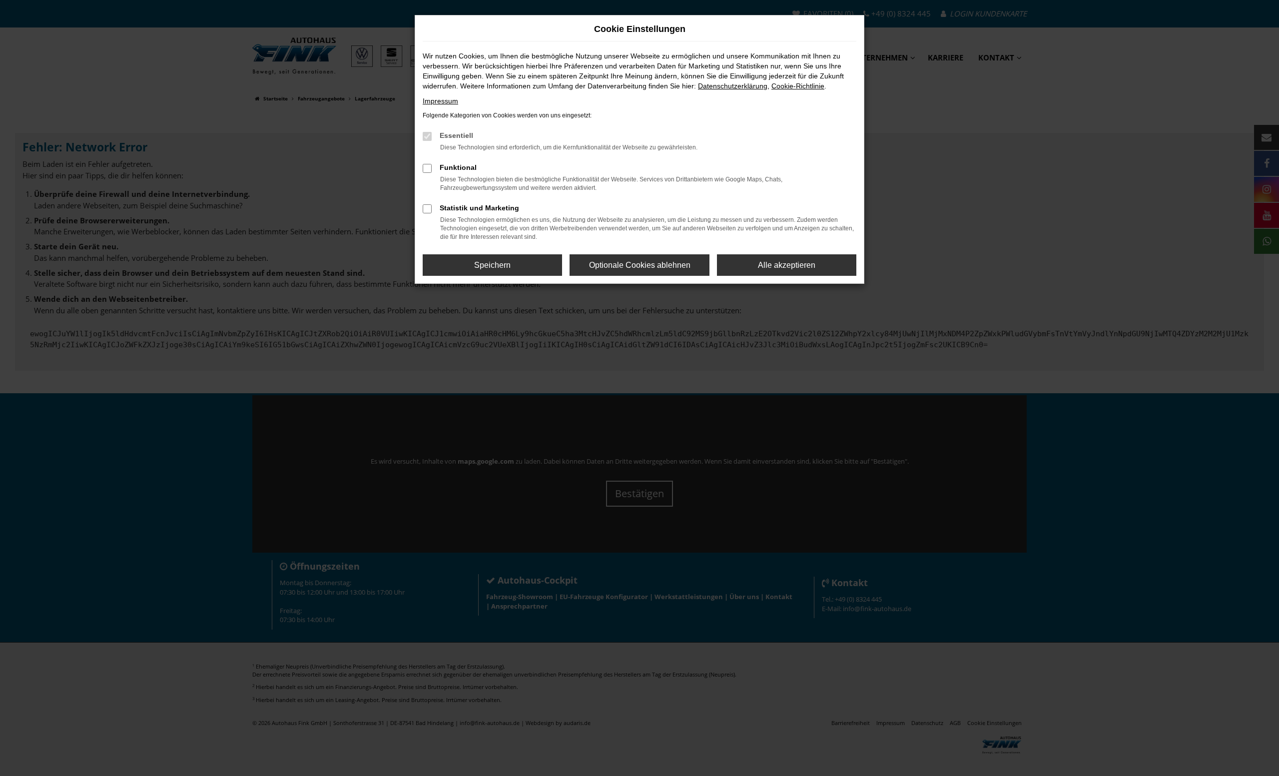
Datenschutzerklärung (732, 86)
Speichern (492, 265)
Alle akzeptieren (786, 265)
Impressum (440, 101)
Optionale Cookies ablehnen (639, 265)
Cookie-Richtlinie (797, 86)
